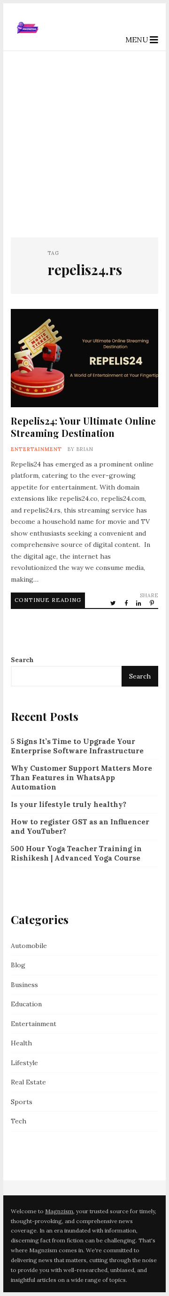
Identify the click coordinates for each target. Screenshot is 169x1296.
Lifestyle (24, 1063)
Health (21, 1043)
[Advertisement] (84, 140)
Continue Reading (48, 599)
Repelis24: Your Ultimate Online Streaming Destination (84, 358)
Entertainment (36, 449)
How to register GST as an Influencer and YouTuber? (80, 826)
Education (26, 1004)
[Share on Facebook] (127, 603)
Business (24, 984)
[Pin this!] (152, 603)
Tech (18, 1121)
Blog (18, 965)
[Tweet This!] (114, 603)
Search (22, 660)
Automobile (29, 945)
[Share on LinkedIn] (139, 603)
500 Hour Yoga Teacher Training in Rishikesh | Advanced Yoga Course (76, 853)
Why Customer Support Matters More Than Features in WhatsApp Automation (81, 777)
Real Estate (28, 1082)
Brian (85, 449)
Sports (21, 1102)
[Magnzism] (28, 42)
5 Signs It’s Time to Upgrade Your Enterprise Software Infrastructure (77, 746)
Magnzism (59, 1211)
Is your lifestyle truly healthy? (68, 804)
